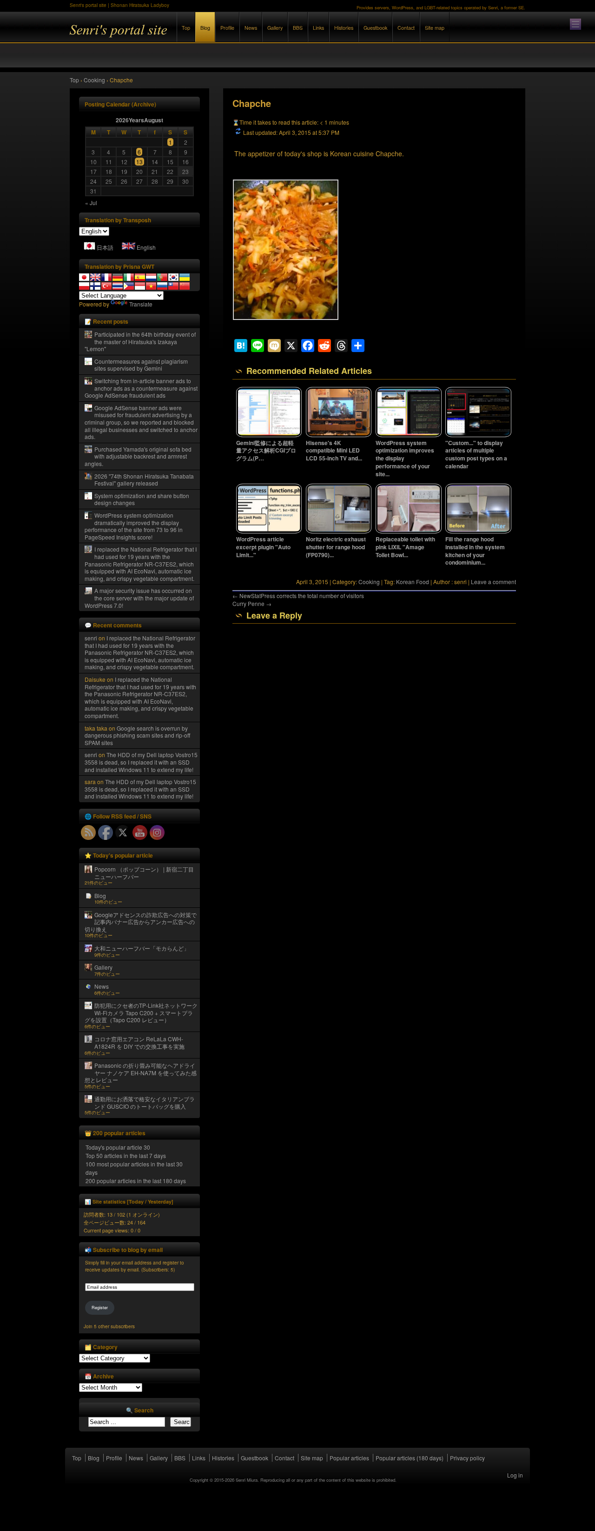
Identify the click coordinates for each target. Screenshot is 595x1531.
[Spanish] (140, 277)
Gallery (275, 27)
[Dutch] (151, 277)
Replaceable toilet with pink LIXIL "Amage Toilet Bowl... (405, 547)
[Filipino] (129, 286)
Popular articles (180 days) (409, 1458)
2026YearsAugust (139, 120)
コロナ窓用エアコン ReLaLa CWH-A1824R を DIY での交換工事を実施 (139, 1042)
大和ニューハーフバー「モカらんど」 (141, 948)
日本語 (105, 247)
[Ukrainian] (184, 277)
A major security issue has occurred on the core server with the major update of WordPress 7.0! (139, 597)
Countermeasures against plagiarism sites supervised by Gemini (141, 365)
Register (100, 1308)
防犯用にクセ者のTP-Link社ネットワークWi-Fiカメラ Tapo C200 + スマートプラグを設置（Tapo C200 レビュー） (141, 1012)
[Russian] (162, 286)
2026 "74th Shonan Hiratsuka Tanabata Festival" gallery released (144, 479)
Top (186, 27)
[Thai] (117, 286)
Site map (434, 27)
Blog (205, 27)
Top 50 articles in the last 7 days (126, 1155)
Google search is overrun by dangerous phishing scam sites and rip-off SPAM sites (137, 735)
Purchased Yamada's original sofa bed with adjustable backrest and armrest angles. (138, 456)
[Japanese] (84, 277)
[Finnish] (95, 286)
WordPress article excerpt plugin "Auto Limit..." (263, 547)
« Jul (91, 202)
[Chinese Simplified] (184, 286)
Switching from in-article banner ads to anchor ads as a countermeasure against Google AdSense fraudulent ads (141, 388)
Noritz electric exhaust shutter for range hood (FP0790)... (336, 547)
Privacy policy (467, 1458)
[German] (117, 277)
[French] (106, 277)
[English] (95, 277)
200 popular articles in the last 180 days (136, 1181)
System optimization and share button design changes (141, 499)
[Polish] (84, 286)
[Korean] (173, 277)
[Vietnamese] (151, 286)
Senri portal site (172, 36)
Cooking (369, 582)
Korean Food (412, 582)
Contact (406, 27)
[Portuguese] (162, 277)
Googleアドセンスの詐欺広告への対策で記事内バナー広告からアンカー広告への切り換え (141, 922)
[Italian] (129, 277)
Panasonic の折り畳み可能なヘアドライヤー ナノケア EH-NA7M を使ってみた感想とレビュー (141, 1072)
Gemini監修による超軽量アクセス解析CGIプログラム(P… (266, 451)
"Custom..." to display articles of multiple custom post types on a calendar (476, 454)
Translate (140, 304)
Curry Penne (251, 603)
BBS (298, 27)
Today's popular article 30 (118, 1147)
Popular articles (349, 1458)
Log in (515, 1475)
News (251, 27)
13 (139, 162)
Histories (343, 27)
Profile (227, 27)
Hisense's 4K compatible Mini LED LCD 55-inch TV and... (334, 451)
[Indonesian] (140, 286)
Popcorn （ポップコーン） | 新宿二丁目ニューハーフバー (144, 872)
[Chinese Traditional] (173, 286)
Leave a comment (493, 582)
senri (91, 638)
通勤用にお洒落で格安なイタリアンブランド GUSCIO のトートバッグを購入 (144, 1102)
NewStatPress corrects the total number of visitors (298, 595)
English (146, 247)
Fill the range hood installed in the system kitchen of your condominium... (475, 550)
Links (318, 27)
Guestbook (375, 27)
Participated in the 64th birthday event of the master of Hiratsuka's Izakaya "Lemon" (140, 341)
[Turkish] (106, 286)
